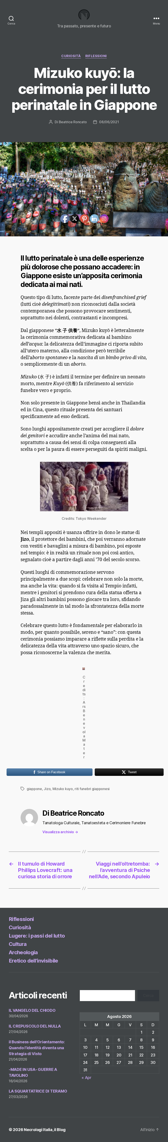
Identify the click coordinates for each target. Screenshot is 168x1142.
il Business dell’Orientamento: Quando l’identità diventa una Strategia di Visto (37, 1048)
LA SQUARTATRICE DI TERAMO (38, 1091)
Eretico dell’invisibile (33, 961)
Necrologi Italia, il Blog (44, 1129)
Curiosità (71, 56)
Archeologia (23, 952)
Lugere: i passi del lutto (37, 936)
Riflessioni (21, 919)
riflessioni (96, 56)
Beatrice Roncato (73, 122)
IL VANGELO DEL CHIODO (32, 1010)
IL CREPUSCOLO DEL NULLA (35, 1026)
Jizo (47, 789)
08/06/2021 (109, 122)
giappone (34, 789)
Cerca (148, 995)
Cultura (17, 944)
